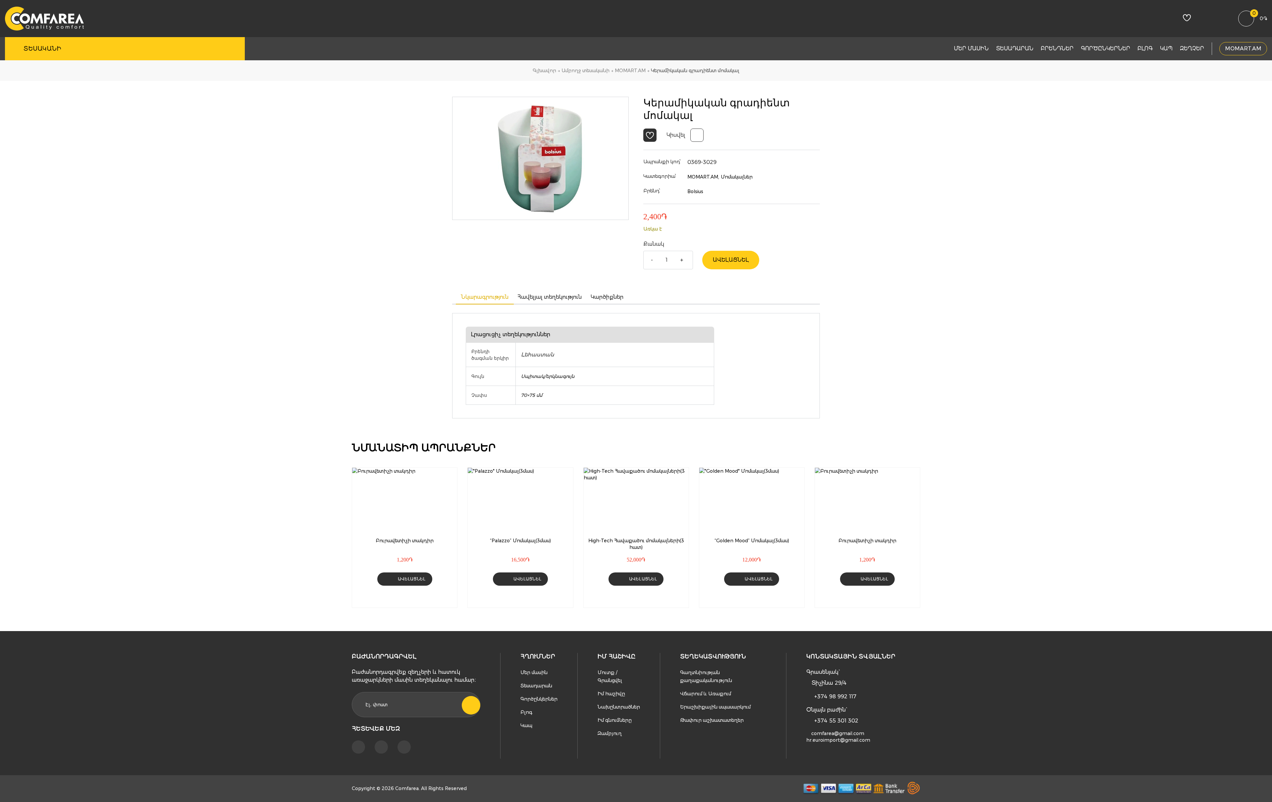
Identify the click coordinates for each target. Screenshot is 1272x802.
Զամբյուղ (610, 733)
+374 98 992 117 (835, 696)
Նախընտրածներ (619, 707)
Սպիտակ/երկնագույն (547, 376)
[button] (650, 135)
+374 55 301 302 (836, 721)
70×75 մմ (531, 395)
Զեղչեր (1192, 48)
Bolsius (695, 191)
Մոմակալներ (737, 177)
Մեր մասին (971, 48)
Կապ (1166, 48)
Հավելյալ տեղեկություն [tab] (549, 297)
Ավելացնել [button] (412, 578)
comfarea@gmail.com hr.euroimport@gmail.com (838, 736)
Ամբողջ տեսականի (585, 71)
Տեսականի (42, 48)
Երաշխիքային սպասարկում (715, 707)
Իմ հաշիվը (611, 694)
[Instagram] (381, 747)
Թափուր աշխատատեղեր (712, 720)
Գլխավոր (544, 71)
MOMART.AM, (703, 177)
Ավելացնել (731, 260)
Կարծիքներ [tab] (607, 297)
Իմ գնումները (615, 720)
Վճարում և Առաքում (705, 694)
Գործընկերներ (1105, 48)
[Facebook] (358, 747)
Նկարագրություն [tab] (484, 297)
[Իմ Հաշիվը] (1205, 19)
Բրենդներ (1057, 48)
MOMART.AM (1243, 48)
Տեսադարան (1015, 48)
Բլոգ (1145, 48)
